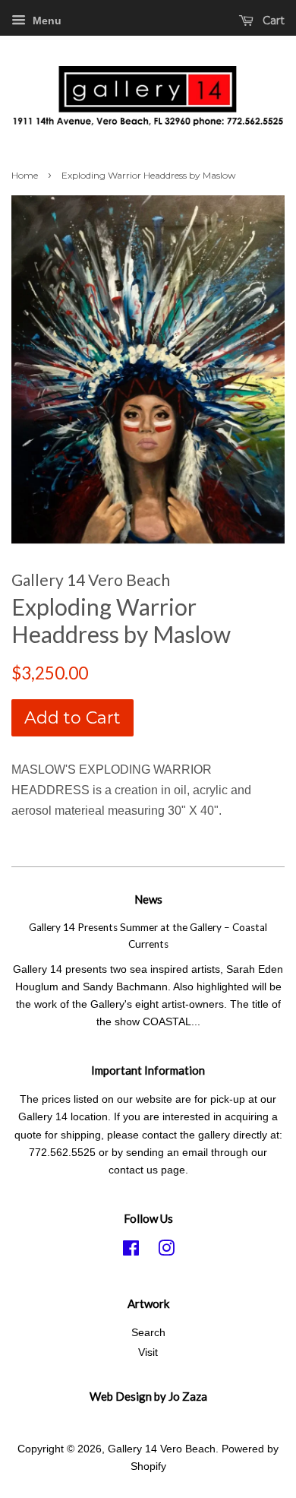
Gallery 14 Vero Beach (162, 1449)
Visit (148, 1352)
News (148, 899)
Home (24, 175)
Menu (45, 20)
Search (148, 1332)
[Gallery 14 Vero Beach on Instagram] (166, 1251)
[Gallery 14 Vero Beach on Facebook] (131, 1251)
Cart (272, 20)
